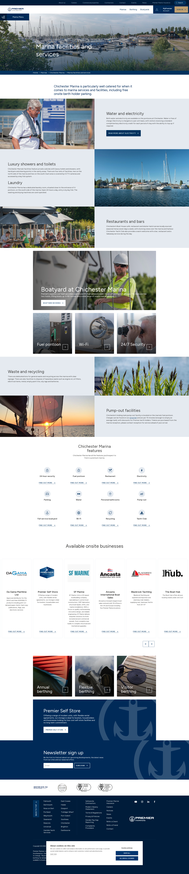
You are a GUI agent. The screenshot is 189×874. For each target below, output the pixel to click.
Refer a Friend (112, 825)
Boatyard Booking (52, 303)
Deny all (127, 853)
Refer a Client (112, 821)
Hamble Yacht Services (49, 831)
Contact (122, 3)
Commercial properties (91, 3)
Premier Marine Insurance (161, 3)
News (144, 3)
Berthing (133, 9)
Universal (47, 827)
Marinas (123, 9)
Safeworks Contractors (90, 802)
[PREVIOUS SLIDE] (146, 644)
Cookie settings (126, 848)
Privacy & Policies (92, 816)
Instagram (142, 802)
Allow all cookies (127, 858)
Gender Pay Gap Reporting (91, 821)
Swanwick (48, 819)
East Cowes (65, 801)
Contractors (109, 3)
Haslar (63, 805)
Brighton (64, 827)
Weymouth (48, 816)
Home (35, 73)
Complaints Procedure (90, 827)
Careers (74, 3)
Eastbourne (65, 830)
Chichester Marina (57, 73)
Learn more (53, 854)
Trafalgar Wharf (67, 812)
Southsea (64, 819)
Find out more (45, 483)
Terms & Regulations (93, 813)
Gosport (64, 808)
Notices (110, 810)
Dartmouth (48, 805)
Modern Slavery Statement (91, 808)
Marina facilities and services (78, 73)
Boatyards (144, 9)
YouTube (136, 802)
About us (62, 3)
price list (133, 418)
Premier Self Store (54, 730)
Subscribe (80, 765)
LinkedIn (148, 802)
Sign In (180, 9)
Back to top (36, 810)
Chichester (65, 823)
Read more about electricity (122, 133)
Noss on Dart (49, 808)
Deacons (47, 823)
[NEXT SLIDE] (152, 644)
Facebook (155, 802)
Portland (47, 812)
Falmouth (47, 801)
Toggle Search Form (180, 3)
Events (133, 3)
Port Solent (65, 816)
